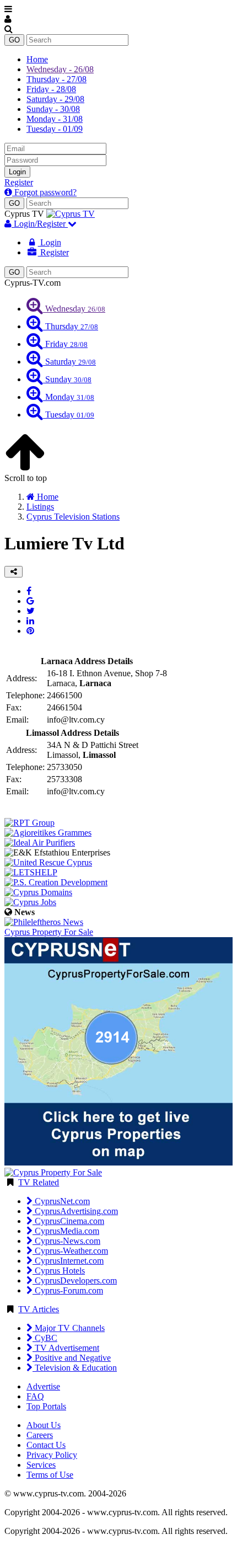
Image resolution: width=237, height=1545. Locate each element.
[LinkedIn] (30, 621)
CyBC (45, 1338)
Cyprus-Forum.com (68, 1290)
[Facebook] (28, 591)
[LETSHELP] (30, 872)
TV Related (38, 1182)
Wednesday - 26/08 (60, 69)
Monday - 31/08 (54, 119)
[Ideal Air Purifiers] (39, 842)
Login (17, 172)
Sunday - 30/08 (53, 109)
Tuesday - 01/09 (54, 128)
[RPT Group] (29, 822)
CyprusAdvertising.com (75, 1211)
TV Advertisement (66, 1347)
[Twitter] (30, 611)
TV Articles (38, 1309)
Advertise (43, 1386)
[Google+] (30, 601)
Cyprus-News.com (66, 1240)
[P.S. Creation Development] (55, 882)
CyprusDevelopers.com (75, 1280)
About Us (43, 1425)
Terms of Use (49, 1474)
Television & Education (75, 1367)
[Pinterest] (30, 630)
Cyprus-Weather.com (70, 1250)
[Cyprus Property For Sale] (53, 1172)
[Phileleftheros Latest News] (43, 922)
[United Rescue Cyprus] (48, 862)
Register (18, 182)
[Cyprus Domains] (38, 892)
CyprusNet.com (61, 1201)
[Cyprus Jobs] (30, 902)
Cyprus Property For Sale (48, 932)
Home (37, 59)
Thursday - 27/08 (56, 79)
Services (41, 1464)
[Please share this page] (13, 572)
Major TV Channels (69, 1328)
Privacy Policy (51, 1455)
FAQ (35, 1396)
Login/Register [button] (40, 223)
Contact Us (46, 1445)
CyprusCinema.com (68, 1221)
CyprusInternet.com (68, 1260)
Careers (39, 1435)
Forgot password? (44, 192)
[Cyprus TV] (70, 213)
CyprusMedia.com (66, 1231)
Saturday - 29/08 (55, 99)
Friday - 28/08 (51, 89)
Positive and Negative (72, 1357)
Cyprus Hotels (59, 1270)
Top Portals (46, 1406)
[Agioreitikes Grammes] (47, 832)
